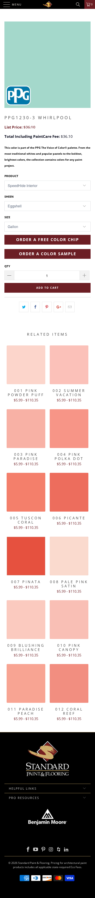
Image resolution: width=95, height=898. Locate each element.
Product (11, 176)
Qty (7, 266)
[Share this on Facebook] (35, 307)
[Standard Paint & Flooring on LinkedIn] (66, 849)
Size (7, 217)
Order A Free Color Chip (47, 239)
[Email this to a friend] (70, 307)
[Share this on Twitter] (23, 307)
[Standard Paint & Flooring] (47, 4)
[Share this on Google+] (58, 307)
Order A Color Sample (47, 253)
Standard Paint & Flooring (33, 863)
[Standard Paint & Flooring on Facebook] (28, 849)
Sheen (9, 197)
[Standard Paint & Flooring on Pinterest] (43, 849)
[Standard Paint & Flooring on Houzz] (58, 849)
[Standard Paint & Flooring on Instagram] (51, 849)
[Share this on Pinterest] (46, 307)
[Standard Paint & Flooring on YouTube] (35, 849)
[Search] (80, 4)
